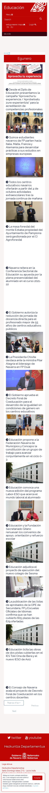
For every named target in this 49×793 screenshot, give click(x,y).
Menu (8, 15)
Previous (35, 706)
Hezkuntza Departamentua (24, 746)
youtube (34, 738)
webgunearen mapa (14, 25)
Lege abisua (7, 764)
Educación (14, 7)
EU (12, 27)
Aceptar (37, 778)
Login (31, 25)
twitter (16, 738)
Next (14, 711)
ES (8, 27)
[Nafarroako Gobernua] (24, 755)
